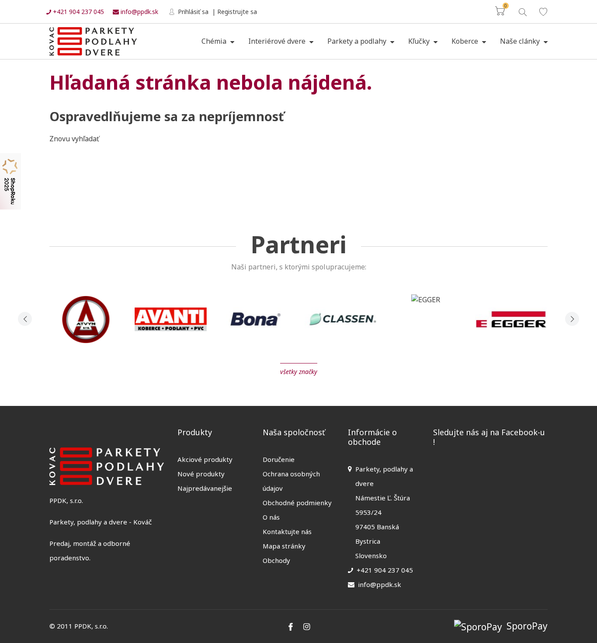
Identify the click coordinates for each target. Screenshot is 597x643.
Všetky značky (298, 371)
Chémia (214, 41)
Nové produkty (201, 473)
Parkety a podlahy (357, 41)
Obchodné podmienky (297, 502)
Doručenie (279, 459)
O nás (271, 517)
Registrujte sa (237, 11)
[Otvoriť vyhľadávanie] (522, 11)
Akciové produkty (205, 459)
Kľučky (419, 41)
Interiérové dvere (277, 41)
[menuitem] (217, 41)
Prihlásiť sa (192, 11)
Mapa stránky (284, 546)
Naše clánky (520, 41)
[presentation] (25, 319)
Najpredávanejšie (204, 488)
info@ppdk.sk (138, 11)
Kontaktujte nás (287, 531)
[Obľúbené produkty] (543, 11)
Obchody (276, 560)
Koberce (465, 41)
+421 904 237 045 (77, 11)
